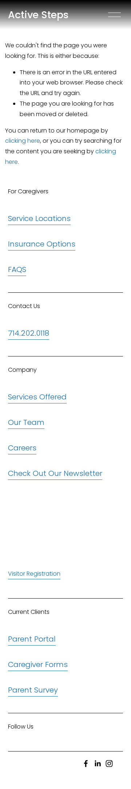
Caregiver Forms (38, 664)
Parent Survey (33, 690)
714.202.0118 (28, 333)
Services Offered (37, 397)
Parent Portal (32, 639)
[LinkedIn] (97, 763)
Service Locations (39, 218)
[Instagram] (109, 763)
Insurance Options (41, 244)
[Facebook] (86, 763)
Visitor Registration (34, 573)
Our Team (26, 422)
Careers (22, 448)
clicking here (22, 141)
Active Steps (38, 14)
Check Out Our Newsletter (55, 473)
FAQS (17, 269)
